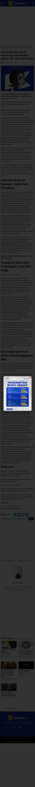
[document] (17, 393)
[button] (30, 377)
